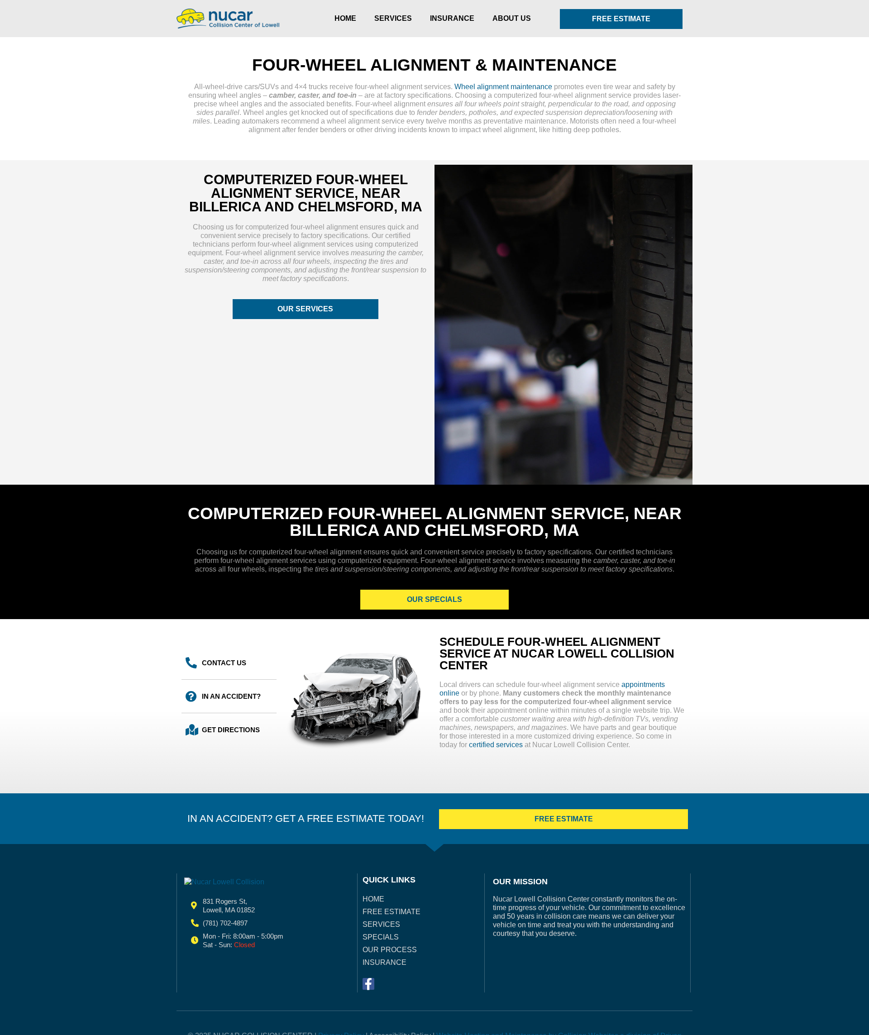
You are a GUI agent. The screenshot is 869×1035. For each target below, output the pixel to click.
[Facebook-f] (368, 984)
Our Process (390, 950)
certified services (496, 745)
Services (393, 18)
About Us (511, 18)
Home (345, 18)
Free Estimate (391, 912)
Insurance (452, 18)
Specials (381, 937)
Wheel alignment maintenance (502, 87)
